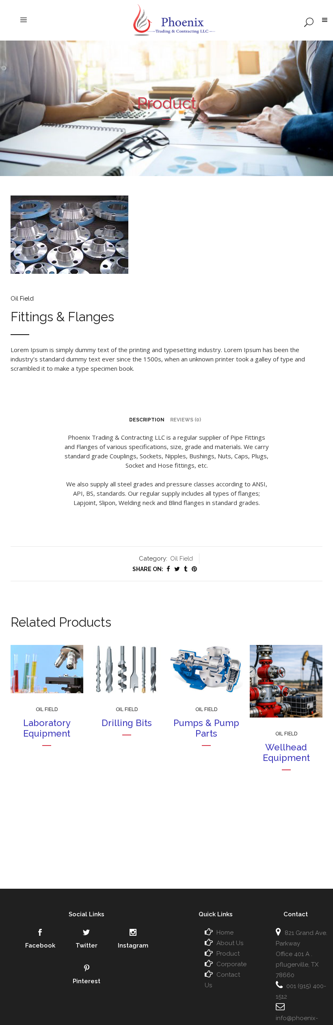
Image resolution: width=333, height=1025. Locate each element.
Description (146, 420)
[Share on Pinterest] (194, 569)
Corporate (231, 964)
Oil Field (22, 298)
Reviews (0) (185, 420)
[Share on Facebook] (168, 569)
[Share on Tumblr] (186, 569)
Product (228, 953)
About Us (229, 943)
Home (225, 932)
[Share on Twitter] (177, 569)
